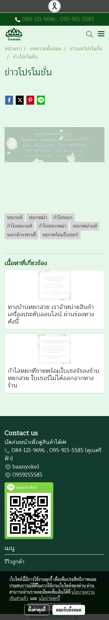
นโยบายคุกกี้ (49, 598)
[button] (87, 34)
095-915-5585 (77, 19)
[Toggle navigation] (101, 34)
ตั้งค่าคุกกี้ (36, 609)
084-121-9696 (38, 19)
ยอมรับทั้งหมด (68, 609)
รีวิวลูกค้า (14, 561)
